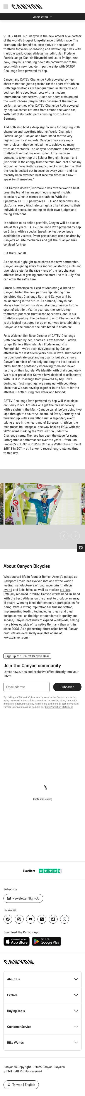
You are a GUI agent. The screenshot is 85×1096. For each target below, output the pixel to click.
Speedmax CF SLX (39, 201)
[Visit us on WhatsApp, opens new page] (64, 919)
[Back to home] (27, 6)
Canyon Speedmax (48, 149)
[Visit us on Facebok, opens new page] (7, 919)
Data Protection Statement (59, 706)
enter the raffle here (22, 279)
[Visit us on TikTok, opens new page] (53, 919)
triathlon (66, 585)
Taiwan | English (23, 1085)
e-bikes (65, 590)
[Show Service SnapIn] (81, 548)
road (41, 585)
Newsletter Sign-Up (25, 898)
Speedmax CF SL (14, 201)
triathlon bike (12, 153)
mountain (52, 585)
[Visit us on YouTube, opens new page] (30, 919)
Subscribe (67, 687)
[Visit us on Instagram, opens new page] (19, 919)
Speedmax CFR (69, 201)
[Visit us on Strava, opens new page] (41, 919)
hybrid (7, 590)
